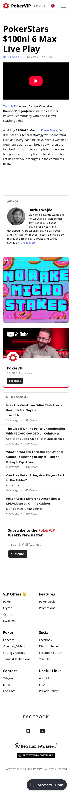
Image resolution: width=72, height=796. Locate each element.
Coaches (8, 640)
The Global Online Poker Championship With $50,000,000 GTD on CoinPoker (35, 432)
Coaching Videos (14, 646)
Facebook (45, 640)
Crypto (7, 608)
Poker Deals (47, 602)
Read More (29, 243)
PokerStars (49, 130)
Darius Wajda (11, 57)
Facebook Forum (50, 653)
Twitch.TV (10, 106)
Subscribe (15, 380)
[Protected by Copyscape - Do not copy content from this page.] (36, 755)
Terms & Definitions (16, 659)
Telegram (9, 678)
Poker (7, 602)
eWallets (9, 621)
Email (7, 685)
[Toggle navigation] (63, 6)
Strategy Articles (14, 653)
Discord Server (49, 646)
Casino (7, 614)
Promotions (47, 608)
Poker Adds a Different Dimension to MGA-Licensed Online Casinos (33, 502)
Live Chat (9, 691)
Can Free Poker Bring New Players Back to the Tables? (35, 478)
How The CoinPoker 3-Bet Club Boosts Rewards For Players (34, 408)
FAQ (42, 685)
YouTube (45, 659)
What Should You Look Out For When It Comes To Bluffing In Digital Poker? (34, 455)
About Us (45, 678)
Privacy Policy (48, 691)
